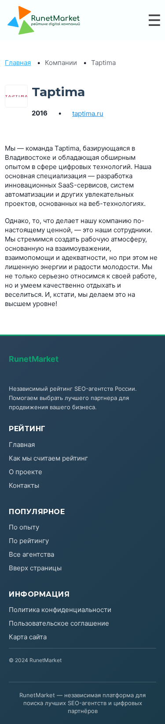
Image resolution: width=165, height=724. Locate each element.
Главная (18, 62)
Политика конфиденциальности (60, 609)
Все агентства (31, 554)
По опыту (24, 527)
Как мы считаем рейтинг (48, 458)
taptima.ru (87, 113)
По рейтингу (29, 541)
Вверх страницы (35, 568)
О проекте (25, 472)
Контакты (24, 485)
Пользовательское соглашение (59, 623)
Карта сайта (28, 637)
